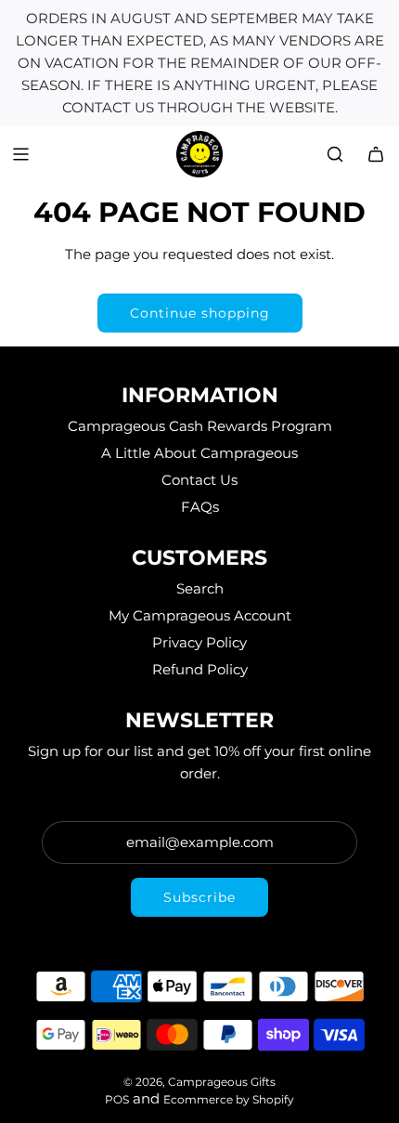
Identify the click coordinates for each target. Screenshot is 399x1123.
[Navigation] (20, 154)
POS (117, 1099)
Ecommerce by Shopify (228, 1099)
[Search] (335, 154)
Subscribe (199, 897)
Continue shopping (200, 313)
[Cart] (375, 154)
